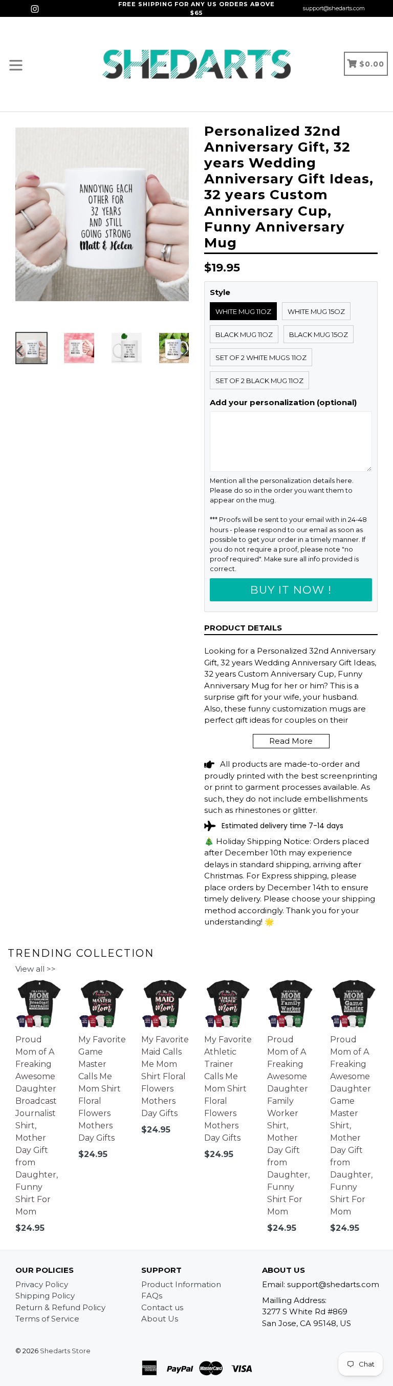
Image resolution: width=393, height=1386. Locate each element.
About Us (159, 1319)
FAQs (151, 1295)
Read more (291, 741)
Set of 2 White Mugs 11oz (261, 357)
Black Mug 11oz (244, 334)
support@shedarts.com (334, 8)
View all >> (35, 969)
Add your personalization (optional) (283, 402)
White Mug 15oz (316, 311)
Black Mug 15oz (318, 334)
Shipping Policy (45, 1295)
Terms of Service (47, 1319)
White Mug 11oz (243, 311)
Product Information (181, 1284)
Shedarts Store (65, 1351)
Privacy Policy (41, 1284)
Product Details (243, 628)
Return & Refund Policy (60, 1307)
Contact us (162, 1307)
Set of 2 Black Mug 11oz (259, 380)
